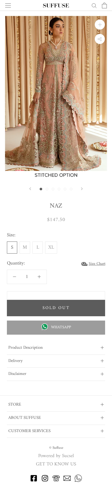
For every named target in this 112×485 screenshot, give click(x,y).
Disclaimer (17, 374)
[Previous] (30, 188)
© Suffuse (56, 447)
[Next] (82, 188)
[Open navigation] (8, 5)
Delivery (15, 361)
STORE (14, 405)
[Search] (94, 5)
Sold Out (56, 308)
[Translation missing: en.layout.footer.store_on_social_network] (33, 480)
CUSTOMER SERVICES (29, 431)
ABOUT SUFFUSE (24, 418)
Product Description (25, 348)
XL (51, 247)
